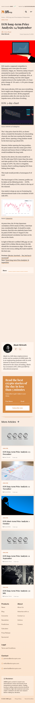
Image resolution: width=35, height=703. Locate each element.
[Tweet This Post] (14, 270)
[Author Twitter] (16, 349)
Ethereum (4, 68)
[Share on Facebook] (10, 270)
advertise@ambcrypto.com (12, 668)
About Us (21, 607)
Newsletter (5, 620)
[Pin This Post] (18, 270)
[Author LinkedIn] (20, 349)
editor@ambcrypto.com (11, 663)
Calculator (4, 628)
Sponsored (4, 637)
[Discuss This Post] (26, 270)
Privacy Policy (18, 698)
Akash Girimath (5, 34)
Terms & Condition (29, 698)
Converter (4, 616)
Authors (20, 620)
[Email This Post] (22, 270)
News (3, 607)
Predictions (5, 624)
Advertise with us (23, 611)
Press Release (5, 633)
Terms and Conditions (8, 648)
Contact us (21, 616)
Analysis (4, 19)
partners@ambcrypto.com (12, 658)
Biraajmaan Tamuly (8, 561)
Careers (20, 624)
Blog (2, 611)
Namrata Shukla (7, 492)
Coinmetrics (9, 218)
